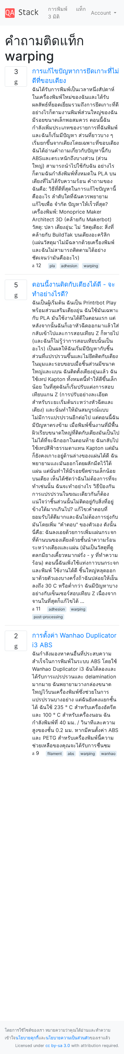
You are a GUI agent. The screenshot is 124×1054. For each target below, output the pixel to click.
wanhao (108, 753)
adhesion (69, 265)
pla (52, 265)
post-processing (48, 616)
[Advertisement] (62, 819)
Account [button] (102, 13)
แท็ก (81, 9)
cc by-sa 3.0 (57, 1045)
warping (91, 265)
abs (71, 753)
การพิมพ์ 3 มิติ (57, 13)
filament (54, 753)
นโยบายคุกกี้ (27, 1038)
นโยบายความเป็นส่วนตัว (68, 1038)
